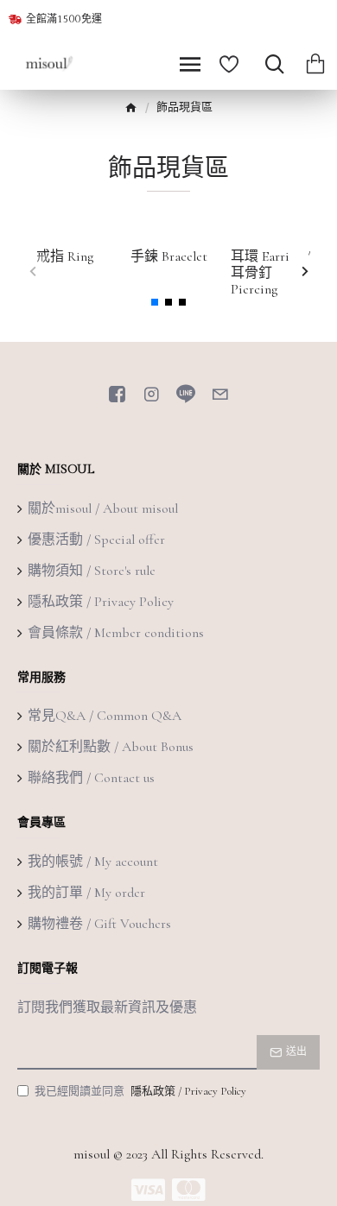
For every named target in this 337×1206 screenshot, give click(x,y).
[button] (32, 271)
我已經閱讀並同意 (140, 1091)
